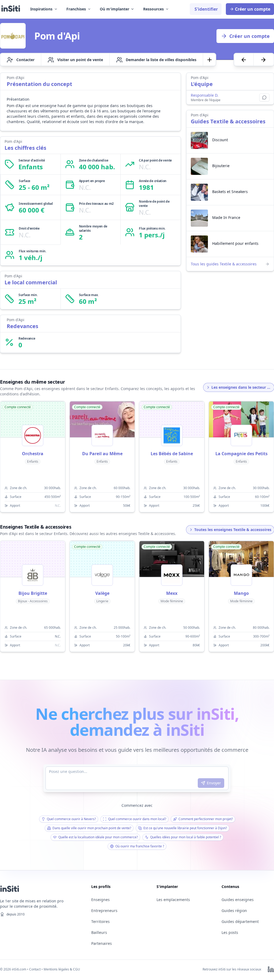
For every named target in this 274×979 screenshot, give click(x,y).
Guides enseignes (238, 899)
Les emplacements (173, 899)
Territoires (100, 921)
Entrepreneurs (104, 910)
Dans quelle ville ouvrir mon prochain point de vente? (91, 828)
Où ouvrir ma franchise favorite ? (139, 846)
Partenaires (101, 943)
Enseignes (100, 899)
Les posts (230, 932)
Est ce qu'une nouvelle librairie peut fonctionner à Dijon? (185, 828)
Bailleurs (99, 932)
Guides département (240, 921)
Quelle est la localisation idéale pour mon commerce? (98, 837)
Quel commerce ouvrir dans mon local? (137, 819)
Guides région (234, 910)
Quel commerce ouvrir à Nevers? (71, 819)
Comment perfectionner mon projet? (205, 819)
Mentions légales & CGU (62, 969)
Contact (35, 969)
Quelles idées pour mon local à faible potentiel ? (185, 837)
